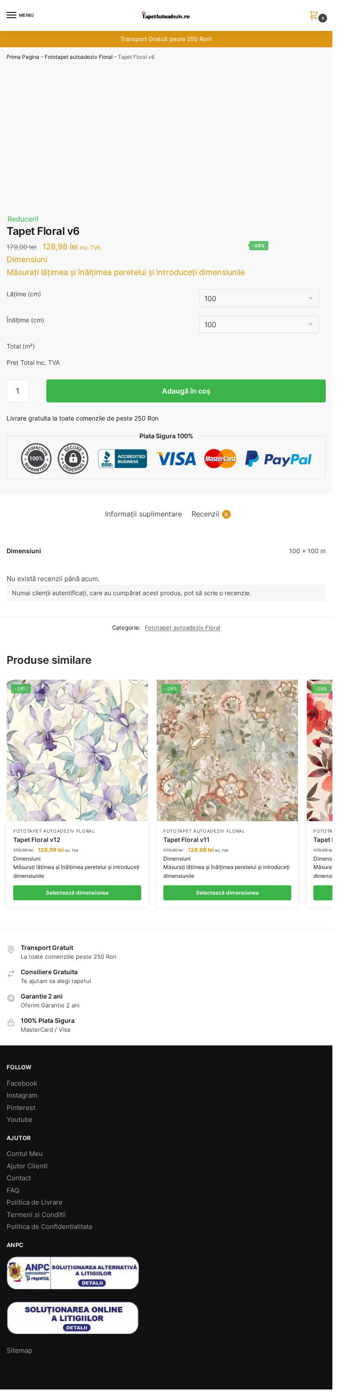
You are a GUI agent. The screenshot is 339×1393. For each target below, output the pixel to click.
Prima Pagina (23, 57)
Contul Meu (25, 1153)
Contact (19, 1178)
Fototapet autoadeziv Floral (79, 57)
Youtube (20, 1119)
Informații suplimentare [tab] (143, 514)
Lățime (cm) (24, 294)
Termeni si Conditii (36, 1214)
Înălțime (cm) (25, 320)
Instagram (22, 1095)
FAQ (13, 1190)
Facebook (22, 1083)
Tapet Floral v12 (36, 839)
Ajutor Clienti (27, 1166)
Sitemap (19, 1350)
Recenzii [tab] (210, 514)
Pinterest (21, 1107)
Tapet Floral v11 (186, 839)
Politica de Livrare (35, 1202)
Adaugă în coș (186, 391)
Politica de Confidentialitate (50, 1226)
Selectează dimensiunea (77, 892)
